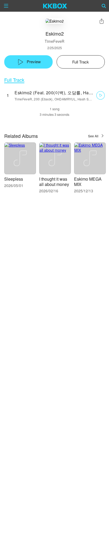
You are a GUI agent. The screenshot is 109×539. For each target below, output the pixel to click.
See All (93, 136)
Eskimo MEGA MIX (88, 181)
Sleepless (13, 179)
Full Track (14, 80)
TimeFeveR (54, 41)
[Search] (104, 6)
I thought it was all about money (54, 181)
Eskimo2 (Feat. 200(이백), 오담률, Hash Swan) (61, 93)
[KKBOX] (55, 6)
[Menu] (6, 6)
